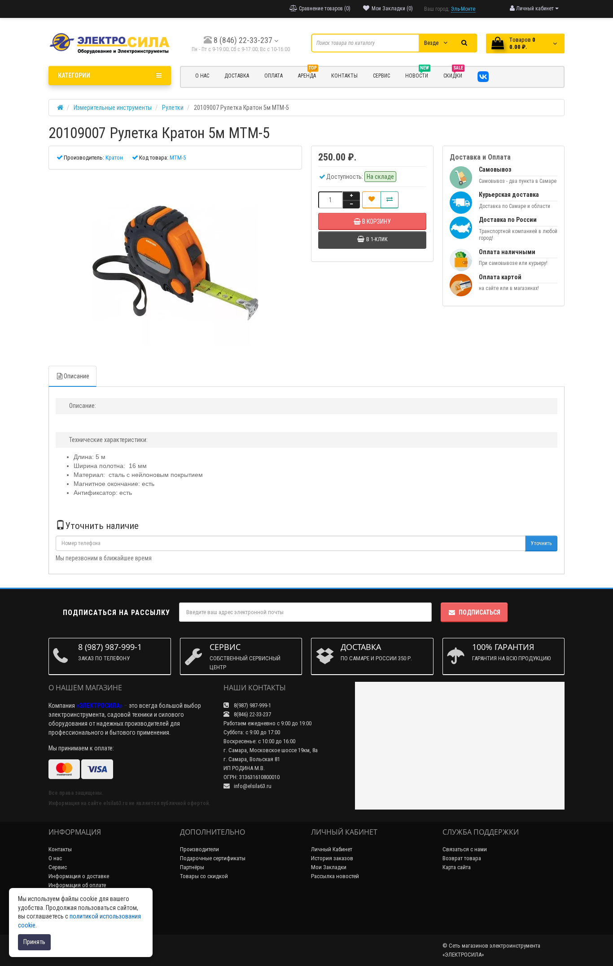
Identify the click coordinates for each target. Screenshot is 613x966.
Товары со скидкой (204, 876)
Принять (34, 941)
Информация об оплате (77, 885)
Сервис (57, 867)
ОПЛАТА (273, 76)
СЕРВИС (381, 76)
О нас (55, 858)
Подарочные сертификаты (212, 858)
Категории (74, 75)
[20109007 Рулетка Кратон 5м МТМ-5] (175, 263)
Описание (76, 376)
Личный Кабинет (331, 849)
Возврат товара (461, 858)
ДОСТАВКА (236, 76)
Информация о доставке (78, 876)
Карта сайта (456, 867)
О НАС (202, 76)
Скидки (453, 74)
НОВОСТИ (417, 74)
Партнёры (192, 867)
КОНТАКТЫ (344, 76)
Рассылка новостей (335, 876)
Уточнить (541, 543)
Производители (199, 849)
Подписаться (479, 612)
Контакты (60, 849)
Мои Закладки (328, 867)
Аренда (307, 74)
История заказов (332, 858)
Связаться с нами (464, 849)
